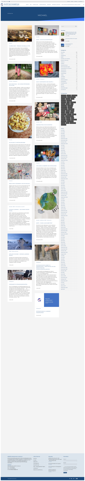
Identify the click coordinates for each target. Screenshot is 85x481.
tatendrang (73, 119)
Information (64, 105)
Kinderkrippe (63, 73)
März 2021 (63, 223)
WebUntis (35, 461)
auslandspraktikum (71, 97)
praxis (62, 116)
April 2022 (63, 203)
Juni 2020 (63, 237)
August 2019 (63, 254)
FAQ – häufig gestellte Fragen (39, 466)
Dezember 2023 (64, 173)
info (72, 104)
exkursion (63, 102)
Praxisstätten (63, 81)
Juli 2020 (62, 235)
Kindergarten (42, 79)
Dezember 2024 (64, 155)
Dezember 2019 (64, 247)
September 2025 (64, 143)
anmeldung (74, 95)
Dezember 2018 (64, 267)
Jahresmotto (49, 220)
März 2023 (63, 187)
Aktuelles (37, 36)
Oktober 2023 (63, 177)
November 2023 (64, 175)
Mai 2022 (62, 202)
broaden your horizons (65, 58)
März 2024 (63, 168)
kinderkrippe (71, 109)
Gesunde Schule (64, 65)
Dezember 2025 (64, 138)
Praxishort (11, 180)
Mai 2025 (62, 148)
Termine (62, 86)
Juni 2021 (63, 218)
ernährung (69, 100)
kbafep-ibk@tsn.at (14, 469)
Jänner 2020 (63, 245)
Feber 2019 (63, 264)
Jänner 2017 (63, 285)
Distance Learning (15, 251)
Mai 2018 (62, 272)
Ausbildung (42, 220)
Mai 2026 (62, 133)
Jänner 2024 (63, 172)
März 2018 (63, 274)
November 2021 (64, 212)
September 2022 (64, 197)
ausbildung (63, 97)
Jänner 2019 (63, 265)
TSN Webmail (36, 463)
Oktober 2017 (63, 279)
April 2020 (63, 240)
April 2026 (63, 135)
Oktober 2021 (63, 213)
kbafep (70, 107)
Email (64, 462)
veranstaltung (70, 121)
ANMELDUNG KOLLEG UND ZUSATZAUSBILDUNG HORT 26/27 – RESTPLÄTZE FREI (55, 459)
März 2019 (63, 262)
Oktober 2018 (63, 270)
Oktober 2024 (63, 158)
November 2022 (64, 193)
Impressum (35, 468)
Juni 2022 (63, 200)
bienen (63, 98)
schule (68, 117)
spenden (63, 119)
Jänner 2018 (63, 275)
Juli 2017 (62, 282)
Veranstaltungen (64, 87)
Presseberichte (64, 83)
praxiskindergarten (69, 116)
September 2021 (64, 215)
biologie (68, 98)
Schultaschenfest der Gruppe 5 (54, 463)
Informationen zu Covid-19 (19, 206)
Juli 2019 (62, 255)
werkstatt (63, 124)
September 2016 (64, 287)
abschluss (63, 95)
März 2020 (63, 242)
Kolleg (62, 74)
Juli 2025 (62, 145)
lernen (63, 112)
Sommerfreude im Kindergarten (54, 466)
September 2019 (64, 252)
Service (62, 84)
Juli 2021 (62, 217)
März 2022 (63, 205)
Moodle (34, 460)
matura (67, 112)
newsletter (63, 114)
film (68, 102)
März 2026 (63, 136)
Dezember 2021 (64, 210)
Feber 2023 (63, 188)
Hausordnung (36, 464)
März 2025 (63, 150)
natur (71, 112)
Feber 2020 (63, 244)
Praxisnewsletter (64, 79)
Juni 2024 (63, 163)
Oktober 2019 (63, 250)
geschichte (73, 102)
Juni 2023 (63, 182)
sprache (68, 119)
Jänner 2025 (63, 153)
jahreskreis (70, 105)
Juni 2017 (63, 284)
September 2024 (64, 160)
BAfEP (41, 122)
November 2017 (64, 277)
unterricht (63, 121)
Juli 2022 (62, 198)
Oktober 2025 (63, 141)
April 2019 (63, 260)
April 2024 (63, 167)
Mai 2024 (63, 165)
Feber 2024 (63, 170)
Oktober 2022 (63, 195)
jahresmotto (64, 107)
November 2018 (64, 269)
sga (72, 117)
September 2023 (64, 178)
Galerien (62, 63)
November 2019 (64, 249)
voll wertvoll (63, 89)
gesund (63, 104)
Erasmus (10, 43)
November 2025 (64, 140)
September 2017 (64, 280)
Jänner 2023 (63, 190)
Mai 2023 (62, 183)
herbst (68, 104)
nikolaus (69, 114)
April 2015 (63, 289)
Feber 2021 (63, 225)
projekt (63, 117)
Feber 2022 (63, 207)
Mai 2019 (62, 259)
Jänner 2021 (63, 227)
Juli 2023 (62, 180)
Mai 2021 (62, 220)
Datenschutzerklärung (37, 469)
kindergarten (64, 109)
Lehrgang (63, 76)
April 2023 (63, 185)
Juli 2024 (62, 162)
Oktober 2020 (63, 232)
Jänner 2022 (63, 208)
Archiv (62, 53)
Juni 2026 (63, 131)
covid (72, 98)
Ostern (74, 114)
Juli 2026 (62, 130)
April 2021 (63, 222)
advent (69, 95)
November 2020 (64, 230)
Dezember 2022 (64, 192)
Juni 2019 (63, 257)
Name (64, 459)
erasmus (63, 100)
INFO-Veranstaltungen (65, 66)
